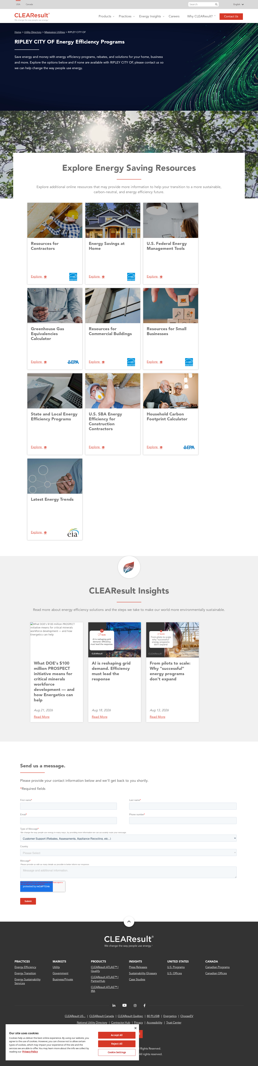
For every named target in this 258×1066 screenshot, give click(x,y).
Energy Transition (25, 973)
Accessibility (154, 1022)
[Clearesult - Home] (129, 941)
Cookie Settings (117, 1052)
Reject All (116, 1043)
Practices (125, 16)
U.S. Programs (176, 967)
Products (105, 16)
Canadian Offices (216, 973)
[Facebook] (144, 1005)
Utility (56, 967)
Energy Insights (150, 16)
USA (18, 5)
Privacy (138, 1022)
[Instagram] (135, 1005)
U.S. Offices (174, 973)
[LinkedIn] (114, 1005)
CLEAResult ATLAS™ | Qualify (105, 969)
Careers (174, 16)
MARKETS (59, 961)
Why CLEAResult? (200, 16)
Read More (41, 717)
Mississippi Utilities (54, 32)
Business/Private (63, 979)
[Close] (135, 1028)
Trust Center (173, 1022)
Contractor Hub (120, 1022)
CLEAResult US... (75, 1016)
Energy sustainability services (28, 981)
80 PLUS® (153, 1016)
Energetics (170, 1016)
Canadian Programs (217, 967)
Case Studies (137, 979)
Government (60, 973)
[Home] (32, 16)
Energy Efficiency (25, 967)
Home (18, 32)
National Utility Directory (92, 1022)
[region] (72, 1042)
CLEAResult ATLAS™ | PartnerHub (105, 979)
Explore (37, 276)
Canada (29, 5)
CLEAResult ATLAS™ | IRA (105, 989)
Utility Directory (33, 32)
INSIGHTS (135, 961)
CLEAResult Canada (101, 1016)
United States (178, 961)
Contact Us (231, 16)
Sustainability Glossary (143, 973)
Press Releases (138, 967)
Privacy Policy (30, 1051)
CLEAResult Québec (130, 1016)
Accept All (117, 1035)
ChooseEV (186, 1016)
